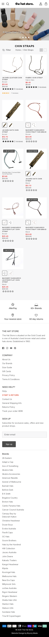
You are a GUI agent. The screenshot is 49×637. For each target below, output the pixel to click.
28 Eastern (7, 458)
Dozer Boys (7, 525)
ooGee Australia (9, 588)
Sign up (9, 444)
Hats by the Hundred (11, 544)
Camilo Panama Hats (11, 506)
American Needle (10, 478)
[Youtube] (11, 348)
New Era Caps (8, 580)
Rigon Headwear (9, 592)
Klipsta (5, 568)
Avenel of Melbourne (11, 482)
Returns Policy (8, 407)
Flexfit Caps (7, 532)
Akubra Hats (7, 470)
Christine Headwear (11, 520)
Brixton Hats (7, 502)
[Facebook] (3, 348)
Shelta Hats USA (9, 600)
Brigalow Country (10, 498)
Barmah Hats (7, 486)
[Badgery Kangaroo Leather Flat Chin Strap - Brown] (12, 207)
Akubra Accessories (11, 474)
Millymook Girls (9, 584)
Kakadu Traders (9, 560)
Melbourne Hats (9, 576)
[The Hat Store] (24, 3)
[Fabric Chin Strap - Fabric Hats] (36, 64)
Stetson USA (7, 608)
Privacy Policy (8, 375)
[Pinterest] (15, 348)
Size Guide (7, 367)
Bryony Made (32, 633)
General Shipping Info (12, 403)
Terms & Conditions (11, 379)
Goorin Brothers (9, 540)
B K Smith (6, 494)
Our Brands (7, 363)
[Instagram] (7, 348)
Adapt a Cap (7, 462)
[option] (24, 24)
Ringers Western (9, 596)
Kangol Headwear (10, 564)
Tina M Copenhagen (11, 616)
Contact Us (7, 399)
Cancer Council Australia (13, 510)
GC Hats (5, 536)
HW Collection (8, 548)
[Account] (40, 4)
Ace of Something (10, 466)
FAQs (4, 391)
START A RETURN (10, 395)
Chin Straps (28, 50)
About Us (6, 359)
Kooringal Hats (8, 572)
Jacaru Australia (9, 552)
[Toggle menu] (3, 4)
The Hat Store (27, 630)
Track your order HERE (12, 411)
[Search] (9, 4)
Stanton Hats (7, 604)
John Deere (7, 556)
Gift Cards (6, 371)
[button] (20, 37)
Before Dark (7, 490)
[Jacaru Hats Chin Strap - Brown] (12, 110)
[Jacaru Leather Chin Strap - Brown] (12, 64)
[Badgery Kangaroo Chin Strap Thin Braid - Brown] (36, 110)
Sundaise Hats (8, 612)
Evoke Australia (9, 528)
